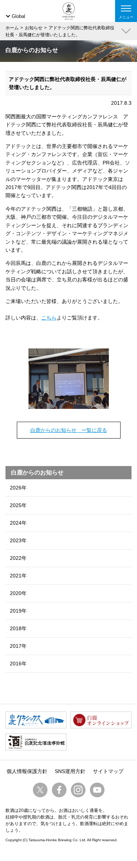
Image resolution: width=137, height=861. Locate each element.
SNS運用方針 (70, 771)
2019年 (18, 611)
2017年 (18, 646)
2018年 (18, 628)
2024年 (18, 523)
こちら (49, 318)
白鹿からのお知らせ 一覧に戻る (68, 430)
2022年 (18, 558)
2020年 (18, 593)
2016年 (18, 663)
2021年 (18, 576)
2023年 (18, 540)
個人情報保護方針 (27, 771)
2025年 (18, 505)
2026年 (18, 488)
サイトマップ (108, 771)
